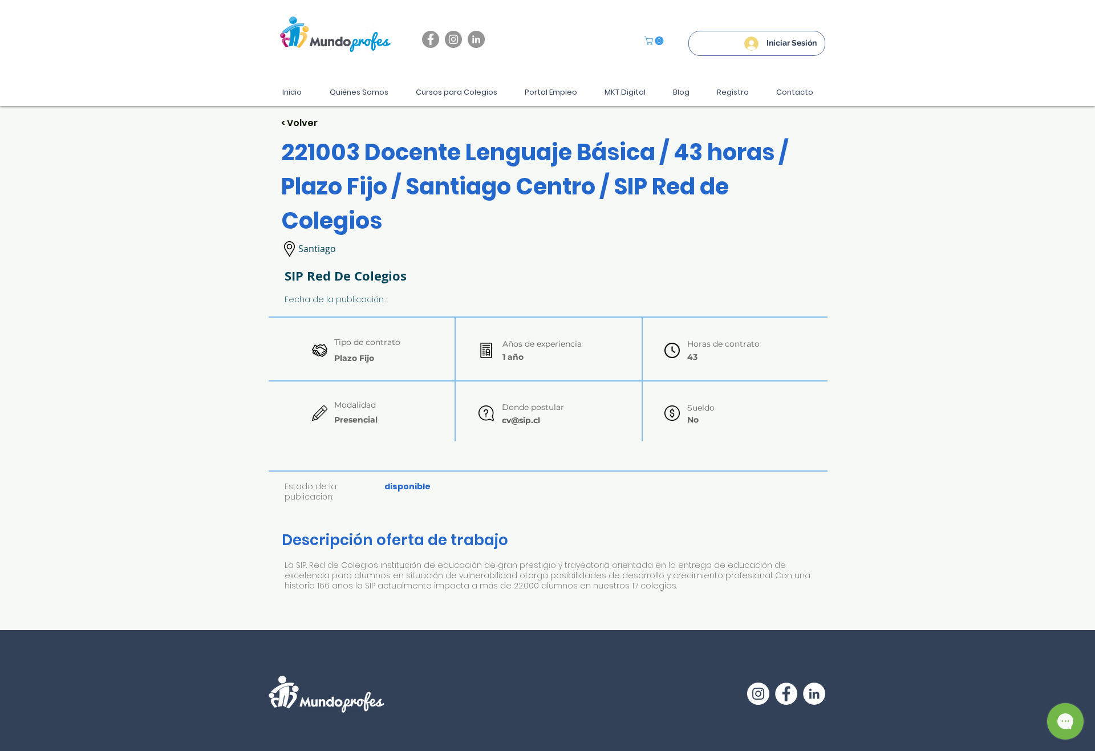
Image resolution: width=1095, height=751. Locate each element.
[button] (655, 40)
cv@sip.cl (521, 420)
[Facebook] (430, 39)
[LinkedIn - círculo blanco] (814, 694)
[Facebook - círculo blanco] (786, 694)
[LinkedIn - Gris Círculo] (476, 39)
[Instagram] (453, 39)
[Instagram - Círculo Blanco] (758, 694)
